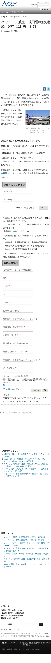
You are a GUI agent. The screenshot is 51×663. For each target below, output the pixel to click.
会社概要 (4, 643)
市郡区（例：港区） (12, 335)
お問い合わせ (26, 645)
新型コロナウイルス (42, 636)
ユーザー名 (34, 4)
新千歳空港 (20, 636)
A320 (32, 636)
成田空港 (21, 412)
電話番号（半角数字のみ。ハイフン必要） (21, 359)
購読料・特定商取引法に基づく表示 (39, 643)
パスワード (34, 7)
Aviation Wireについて (14, 643)
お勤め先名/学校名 (11, 310)
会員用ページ (17, 12)
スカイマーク (30, 633)
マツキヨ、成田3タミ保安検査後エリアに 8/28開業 (24, 537)
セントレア (39, 633)
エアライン (4, 17)
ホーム (5, 12)
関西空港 (28, 412)
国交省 (13, 636)
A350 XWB (5, 633)
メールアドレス (10, 367)
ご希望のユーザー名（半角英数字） (18, 269)
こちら (14, 231)
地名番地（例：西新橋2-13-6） (16, 343)
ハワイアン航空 (12, 412)
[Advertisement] (25, 586)
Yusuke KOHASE (11, 31)
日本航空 (22, 633)
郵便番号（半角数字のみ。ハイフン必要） (21, 318)
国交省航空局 (14, 633)
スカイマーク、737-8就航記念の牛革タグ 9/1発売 (24, 540)
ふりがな (7, 286)
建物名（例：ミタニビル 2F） (16, 351)
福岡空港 (27, 636)
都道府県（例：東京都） (14, 327)
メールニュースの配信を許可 (15, 376)
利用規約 (10, 389)
